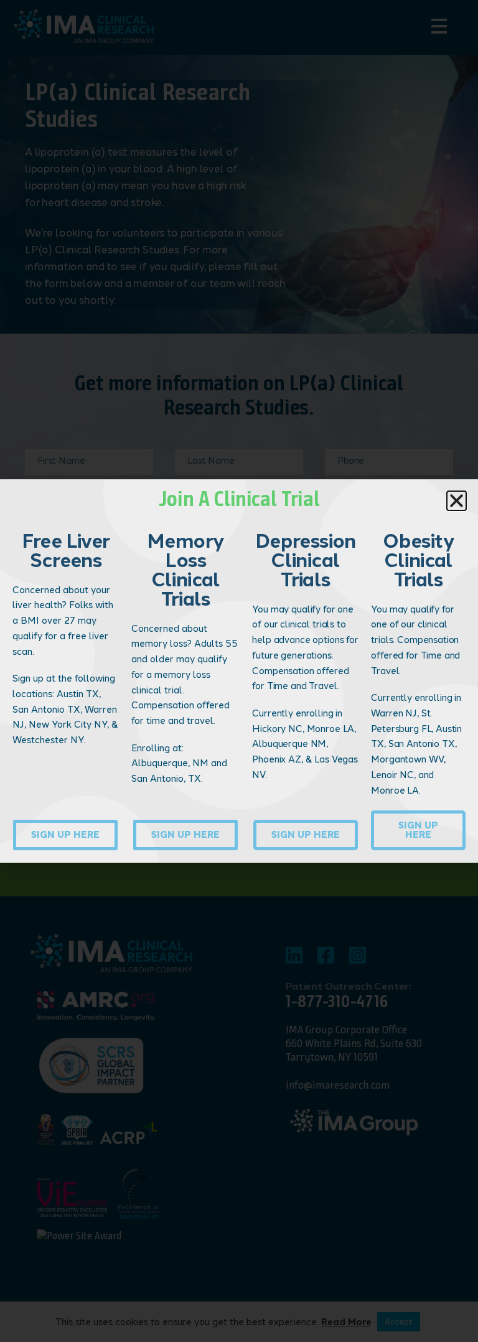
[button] (457, 501)
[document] (239, 671)
